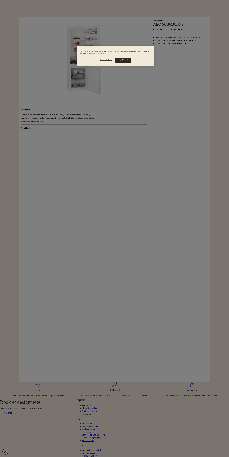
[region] (115, 56)
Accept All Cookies (123, 60)
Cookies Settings (106, 60)
